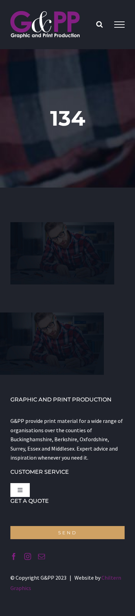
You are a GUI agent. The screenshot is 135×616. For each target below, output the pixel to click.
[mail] (41, 556)
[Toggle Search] (99, 24)
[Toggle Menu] (119, 24)
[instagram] (27, 556)
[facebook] (13, 556)
